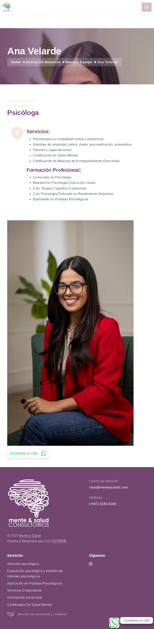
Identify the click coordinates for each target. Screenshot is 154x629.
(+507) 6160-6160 (102, 504)
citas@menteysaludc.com (108, 487)
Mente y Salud (30, 535)
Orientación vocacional (24, 597)
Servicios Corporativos (24, 590)
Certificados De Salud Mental (29, 604)
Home (16, 62)
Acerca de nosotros (43, 62)
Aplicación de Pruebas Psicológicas (34, 583)
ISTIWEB (60, 541)
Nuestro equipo (78, 62)
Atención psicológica (23, 564)
